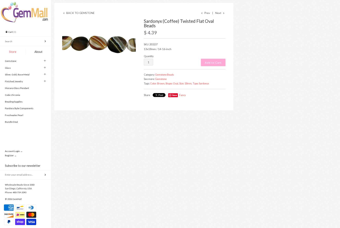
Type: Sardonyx (201, 83)
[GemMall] (25, 3)
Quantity (148, 56)
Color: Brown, (157, 83)
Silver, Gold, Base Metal (17, 74)
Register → (11, 155)
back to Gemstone (80, 13)
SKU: (151, 44)
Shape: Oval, (172, 83)
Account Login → (14, 151)
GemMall (17, 199)
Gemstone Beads (164, 74)
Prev (207, 13)
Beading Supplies (14, 101)
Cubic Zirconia (12, 94)
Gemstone (10, 61)
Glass (8, 67)
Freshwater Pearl (14, 115)
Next (218, 13)
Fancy (182, 95)
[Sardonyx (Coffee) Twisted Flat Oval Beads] (99, 43)
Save (174, 95)
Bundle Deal (11, 121)
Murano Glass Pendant (17, 88)
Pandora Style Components (19, 108)
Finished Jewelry (14, 81)
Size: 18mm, (185, 83)
